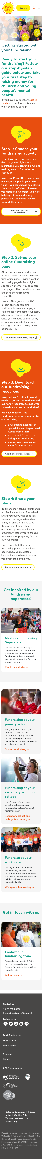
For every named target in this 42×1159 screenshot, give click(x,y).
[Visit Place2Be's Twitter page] (6, 1024)
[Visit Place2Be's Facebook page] (11, 1024)
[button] (34, 8)
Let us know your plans (16, 567)
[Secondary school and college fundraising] (21, 769)
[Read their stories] (21, 620)
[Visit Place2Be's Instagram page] (16, 1024)
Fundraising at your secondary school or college (20, 792)
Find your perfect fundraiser (20, 211)
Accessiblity (11, 1121)
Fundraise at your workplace (18, 860)
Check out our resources (17, 453)
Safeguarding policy (15, 1112)
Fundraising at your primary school (20, 722)
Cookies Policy (21, 1115)
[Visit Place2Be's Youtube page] (26, 1024)
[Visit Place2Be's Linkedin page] (21, 1024)
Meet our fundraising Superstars (21, 640)
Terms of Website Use (16, 1118)
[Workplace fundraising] (21, 839)
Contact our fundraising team (18, 954)
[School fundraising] (21, 701)
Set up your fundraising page (19, 337)
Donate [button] (23, 8)
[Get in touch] (21, 934)
